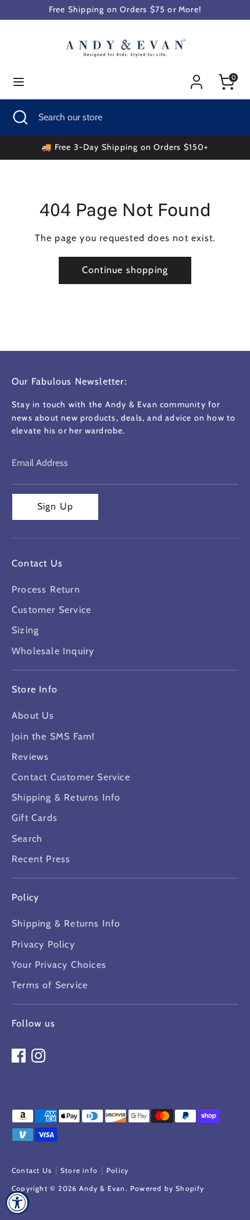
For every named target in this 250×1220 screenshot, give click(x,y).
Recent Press (41, 858)
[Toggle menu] (18, 82)
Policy (117, 1170)
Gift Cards (35, 817)
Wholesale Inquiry (53, 650)
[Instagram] (38, 1056)
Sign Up (55, 506)
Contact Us (32, 1170)
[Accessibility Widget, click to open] (17, 1202)
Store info (79, 1170)
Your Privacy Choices (59, 964)
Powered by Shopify (167, 1188)
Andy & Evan (102, 1188)
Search (27, 838)
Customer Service (51, 609)
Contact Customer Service (71, 777)
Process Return (46, 589)
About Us (33, 715)
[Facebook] (19, 1056)
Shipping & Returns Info (66, 797)
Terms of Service (50, 985)
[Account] (196, 77)
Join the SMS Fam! (53, 736)
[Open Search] (19, 117)
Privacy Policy (43, 944)
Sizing (25, 630)
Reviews (30, 756)
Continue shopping (125, 269)
